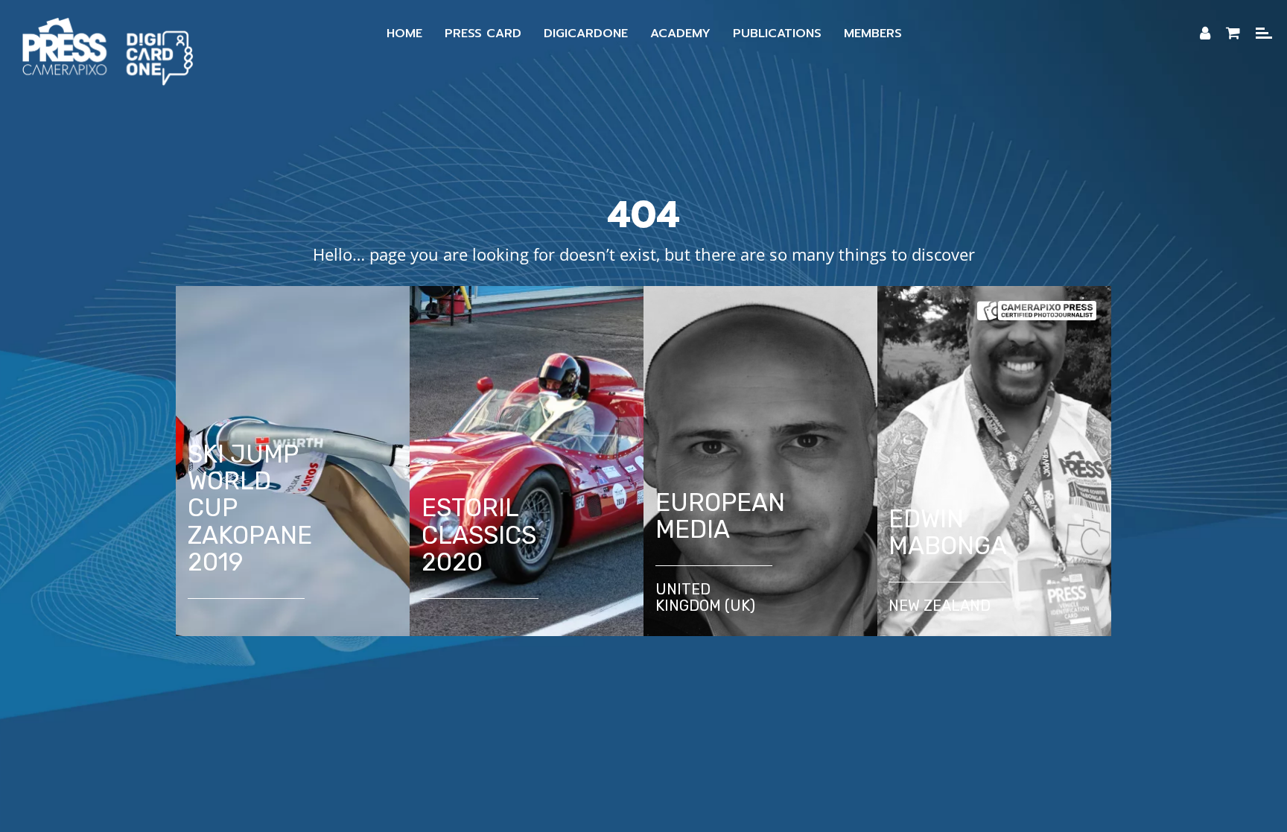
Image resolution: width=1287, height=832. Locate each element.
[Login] (1205, 33)
